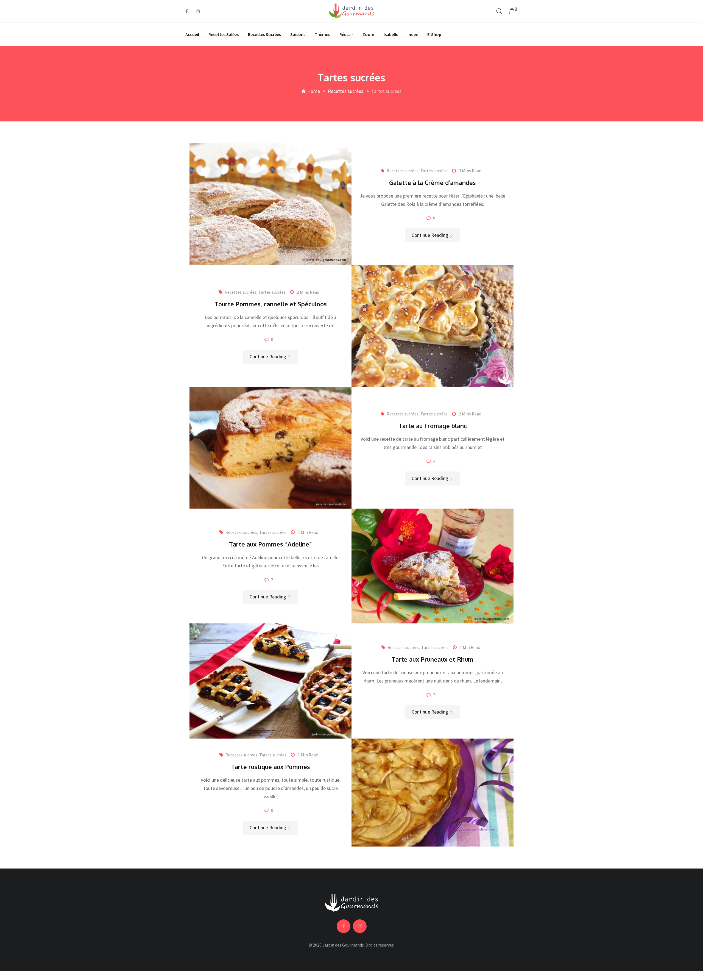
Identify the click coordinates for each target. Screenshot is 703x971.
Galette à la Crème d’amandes (432, 182)
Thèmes (322, 34)
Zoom (368, 34)
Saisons (297, 34)
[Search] (499, 11)
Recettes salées (223, 34)
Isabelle (391, 34)
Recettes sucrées (264, 34)
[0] (512, 11)
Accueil (192, 34)
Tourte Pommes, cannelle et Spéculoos (270, 304)
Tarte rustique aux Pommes (270, 766)
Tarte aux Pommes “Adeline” (270, 544)
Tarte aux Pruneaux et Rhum (432, 659)
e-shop (434, 34)
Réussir (346, 34)
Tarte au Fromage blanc (432, 425)
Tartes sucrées (434, 170)
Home (313, 91)
